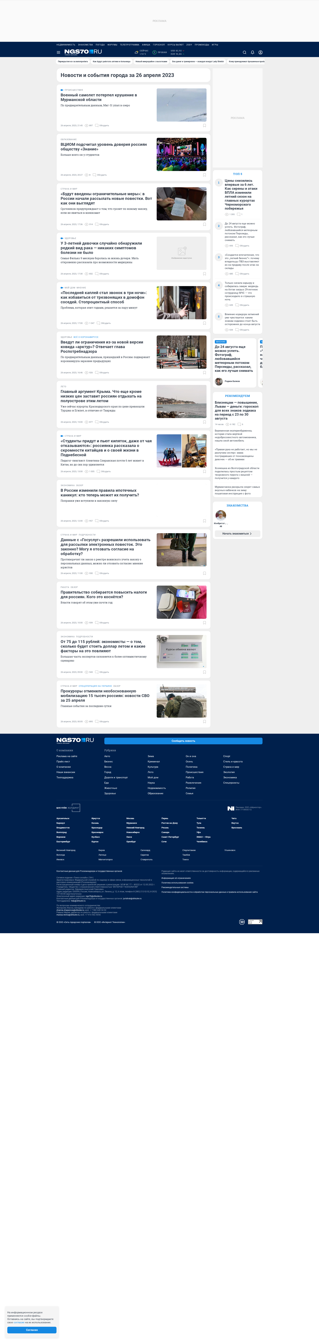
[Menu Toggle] (58, 52)
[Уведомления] (253, 52)
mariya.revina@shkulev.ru (68, 915)
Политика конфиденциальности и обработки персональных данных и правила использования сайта (209, 892)
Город (107, 772)
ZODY (189, 45)
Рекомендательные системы (175, 887)
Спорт (226, 756)
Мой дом (153, 777)
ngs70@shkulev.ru (94, 896)
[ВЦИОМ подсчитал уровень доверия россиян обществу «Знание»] (182, 154)
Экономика (230, 777)
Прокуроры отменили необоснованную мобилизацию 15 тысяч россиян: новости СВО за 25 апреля (105, 696)
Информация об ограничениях (176, 878)
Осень (189, 761)
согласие (19, 1322)
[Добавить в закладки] (205, 126)
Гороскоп (159, 45)
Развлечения (193, 782)
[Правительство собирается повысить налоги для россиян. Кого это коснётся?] (182, 602)
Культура (153, 766)
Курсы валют (176, 45)
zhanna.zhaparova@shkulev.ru (70, 910)
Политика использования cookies (177, 883)
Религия (190, 788)
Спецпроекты (231, 782)
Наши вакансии (65, 772)
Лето (151, 772)
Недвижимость (65, 45)
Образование (155, 793)
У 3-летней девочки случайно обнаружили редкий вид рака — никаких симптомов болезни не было (101, 248)
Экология (229, 772)
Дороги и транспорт (116, 777)
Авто (107, 756)
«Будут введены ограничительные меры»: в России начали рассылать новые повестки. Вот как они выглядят (106, 198)
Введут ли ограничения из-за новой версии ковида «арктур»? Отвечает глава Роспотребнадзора (102, 347)
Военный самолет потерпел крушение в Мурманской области (99, 97)
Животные (110, 788)
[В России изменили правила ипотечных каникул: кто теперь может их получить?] (182, 500)
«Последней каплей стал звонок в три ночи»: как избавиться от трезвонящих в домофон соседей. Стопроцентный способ (104, 297)
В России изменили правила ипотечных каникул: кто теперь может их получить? (100, 492)
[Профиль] (261, 52)
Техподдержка (64, 777)
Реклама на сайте (66, 756)
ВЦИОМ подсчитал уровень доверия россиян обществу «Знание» (104, 146)
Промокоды (202, 45)
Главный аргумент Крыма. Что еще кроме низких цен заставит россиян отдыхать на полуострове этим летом (101, 396)
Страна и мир (231, 766)
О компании (63, 766)
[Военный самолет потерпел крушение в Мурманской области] (182, 105)
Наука (151, 782)
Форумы (112, 45)
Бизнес (108, 761)
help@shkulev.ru (78, 901)
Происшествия (194, 772)
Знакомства (85, 45)
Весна (107, 766)
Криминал (154, 761)
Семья (189, 793)
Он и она (191, 756)
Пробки (160, 52)
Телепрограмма (129, 45)
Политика (191, 766)
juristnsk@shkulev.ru (132, 898)
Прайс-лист (63, 761)
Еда (106, 782)
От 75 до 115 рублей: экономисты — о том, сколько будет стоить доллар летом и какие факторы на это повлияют (103, 646)
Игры (215, 45)
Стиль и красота (233, 761)
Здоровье (110, 793)
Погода (100, 45)
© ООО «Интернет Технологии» (109, 922)
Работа (190, 777)
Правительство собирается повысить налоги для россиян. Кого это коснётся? (104, 594)
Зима (151, 756)
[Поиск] (245, 52)
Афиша (146, 45)
